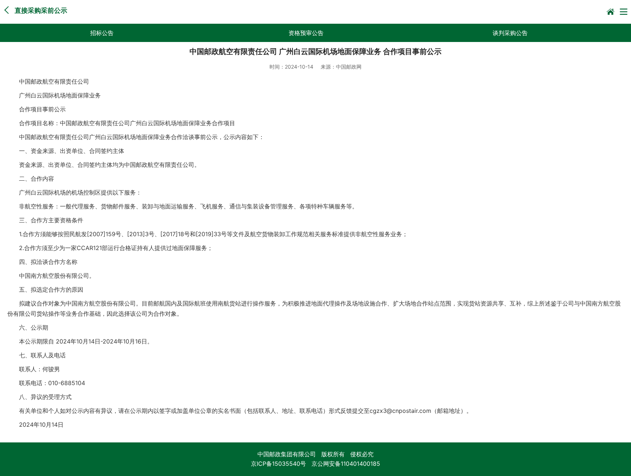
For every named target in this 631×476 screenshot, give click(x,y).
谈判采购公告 (510, 33)
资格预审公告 (306, 33)
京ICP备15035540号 (278, 463)
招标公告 (102, 33)
